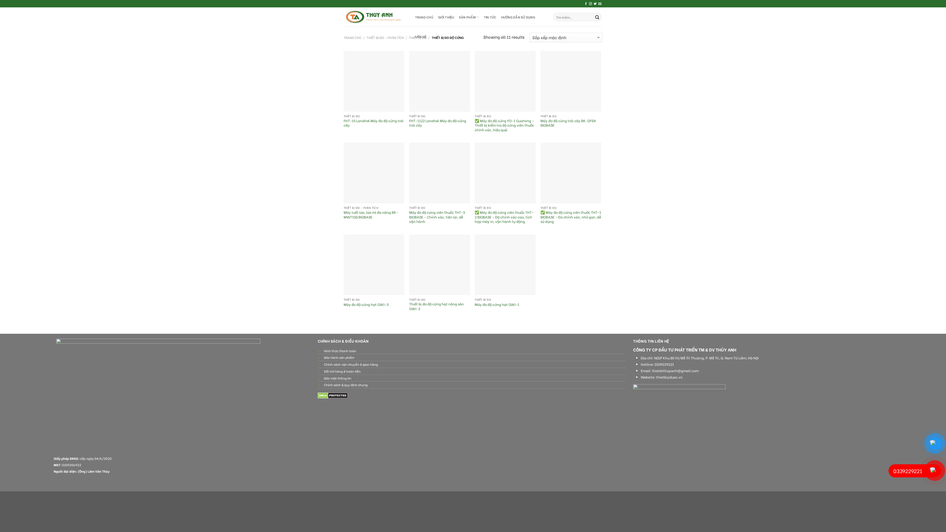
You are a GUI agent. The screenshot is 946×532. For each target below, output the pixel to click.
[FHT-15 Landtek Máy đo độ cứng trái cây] (374, 81)
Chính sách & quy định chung (346, 384)
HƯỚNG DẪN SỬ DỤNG (518, 17)
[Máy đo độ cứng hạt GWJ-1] (505, 264)
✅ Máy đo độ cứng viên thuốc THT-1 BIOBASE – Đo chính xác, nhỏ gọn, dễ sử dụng (571, 217)
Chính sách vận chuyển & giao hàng (351, 364)
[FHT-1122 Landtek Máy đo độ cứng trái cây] (439, 81)
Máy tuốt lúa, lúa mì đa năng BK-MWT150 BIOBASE (371, 214)
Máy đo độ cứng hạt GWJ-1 (497, 304)
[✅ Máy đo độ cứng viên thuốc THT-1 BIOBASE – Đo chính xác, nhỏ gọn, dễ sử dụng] (571, 173)
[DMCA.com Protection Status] (333, 395)
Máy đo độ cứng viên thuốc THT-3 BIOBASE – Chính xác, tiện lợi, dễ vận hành (437, 217)
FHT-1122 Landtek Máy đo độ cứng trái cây (437, 123)
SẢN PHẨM (467, 17)
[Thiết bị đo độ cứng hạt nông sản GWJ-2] (439, 264)
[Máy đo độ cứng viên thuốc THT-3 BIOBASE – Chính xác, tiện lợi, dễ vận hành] (439, 173)
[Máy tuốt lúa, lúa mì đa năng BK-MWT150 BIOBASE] (374, 173)
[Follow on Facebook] (585, 4)
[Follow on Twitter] (595, 4)
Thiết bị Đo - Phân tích (385, 37)
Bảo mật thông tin (337, 378)
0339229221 (664, 364)
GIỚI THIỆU (446, 17)
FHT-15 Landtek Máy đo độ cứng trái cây (374, 123)
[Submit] (597, 17)
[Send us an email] (599, 4)
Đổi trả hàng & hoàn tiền (342, 371)
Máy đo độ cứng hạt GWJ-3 (366, 304)
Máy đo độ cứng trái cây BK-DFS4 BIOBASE (568, 123)
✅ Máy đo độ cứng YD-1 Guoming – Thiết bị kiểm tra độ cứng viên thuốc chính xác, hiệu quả (504, 125)
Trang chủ (352, 37)
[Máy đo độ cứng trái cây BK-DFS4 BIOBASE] (571, 81)
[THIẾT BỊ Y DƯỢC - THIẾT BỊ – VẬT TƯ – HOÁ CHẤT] (374, 17)
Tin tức (490, 17)
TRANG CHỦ (424, 17)
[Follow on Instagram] (590, 4)
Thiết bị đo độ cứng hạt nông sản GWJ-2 (436, 306)
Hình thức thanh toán (340, 351)
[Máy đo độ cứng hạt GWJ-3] (374, 264)
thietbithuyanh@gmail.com (675, 370)
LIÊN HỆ (421, 36)
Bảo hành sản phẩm (339, 357)
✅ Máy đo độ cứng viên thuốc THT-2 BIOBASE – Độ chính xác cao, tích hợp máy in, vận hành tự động (504, 217)
